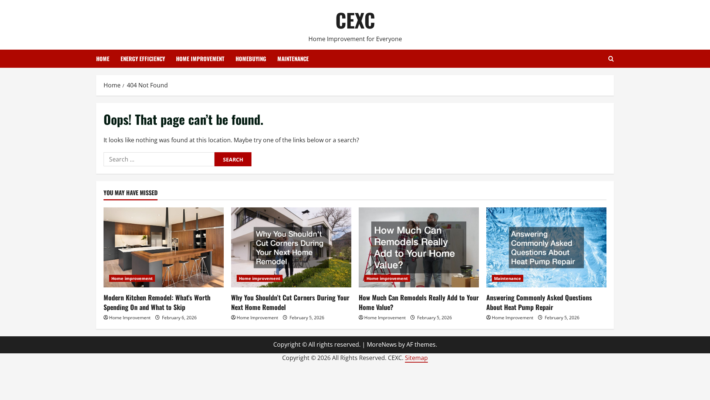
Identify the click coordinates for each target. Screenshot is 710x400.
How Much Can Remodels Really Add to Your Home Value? (419, 302)
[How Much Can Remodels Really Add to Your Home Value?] (419, 247)
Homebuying (251, 58)
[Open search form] (611, 58)
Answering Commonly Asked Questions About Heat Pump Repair (539, 302)
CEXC (355, 20)
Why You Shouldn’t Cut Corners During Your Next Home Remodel (290, 302)
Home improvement (200, 58)
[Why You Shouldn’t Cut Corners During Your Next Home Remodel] (291, 247)
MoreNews (382, 344)
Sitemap (416, 358)
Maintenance (293, 58)
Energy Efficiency (143, 58)
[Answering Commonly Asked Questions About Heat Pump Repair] (546, 247)
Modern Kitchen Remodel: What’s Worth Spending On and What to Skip (157, 302)
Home (102, 58)
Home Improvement (130, 317)
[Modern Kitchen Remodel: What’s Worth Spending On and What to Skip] (164, 247)
